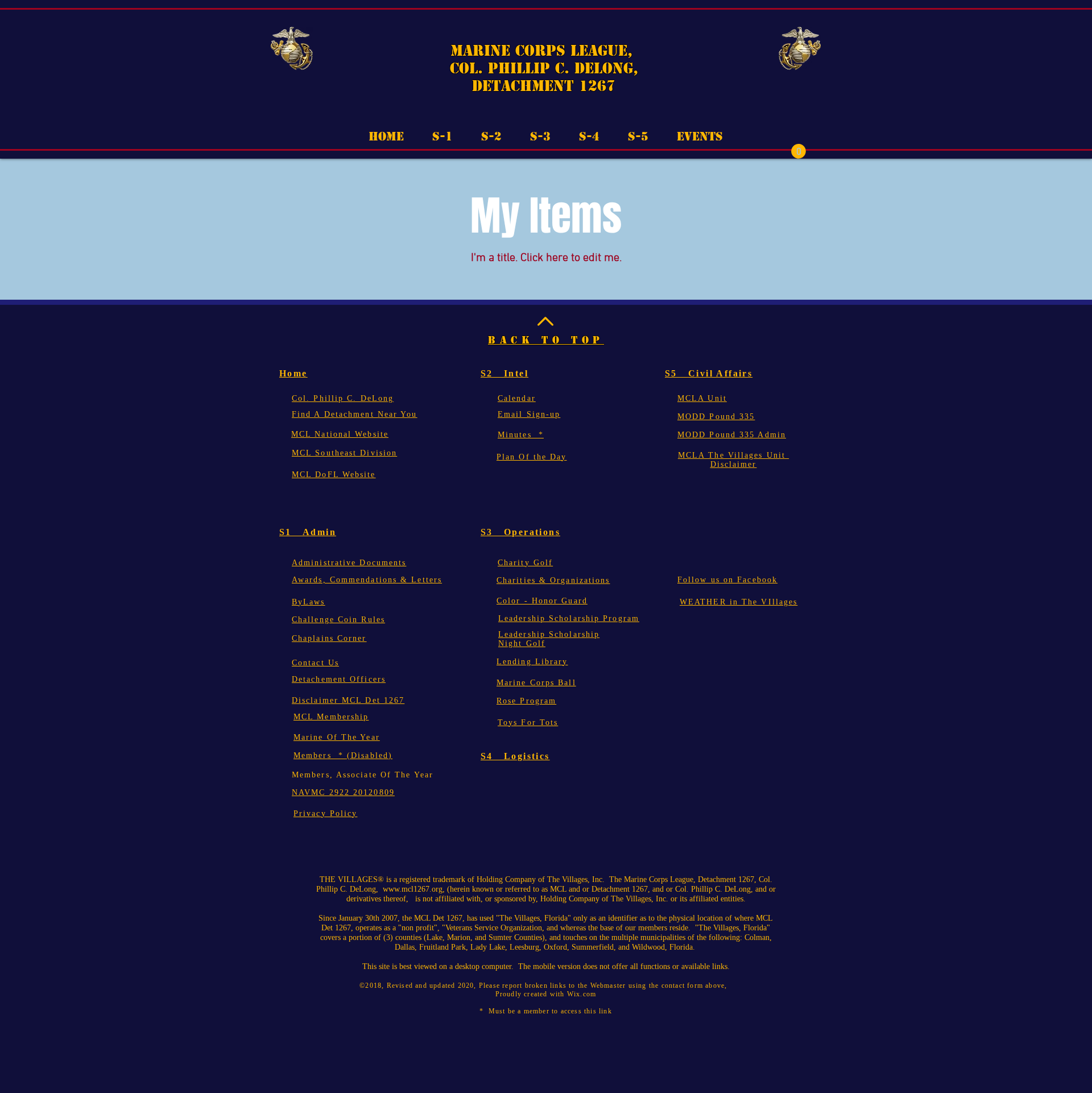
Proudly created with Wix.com (546, 994)
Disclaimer (733, 464)
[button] (798, 151)
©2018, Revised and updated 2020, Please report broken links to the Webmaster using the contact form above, (545, 986)
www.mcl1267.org (412, 889)
